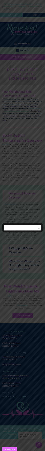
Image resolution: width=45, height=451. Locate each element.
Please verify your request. (18, 307)
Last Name (11, 266)
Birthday (11, 276)
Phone (9, 296)
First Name (11, 256)
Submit (12, 371)
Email (9, 286)
